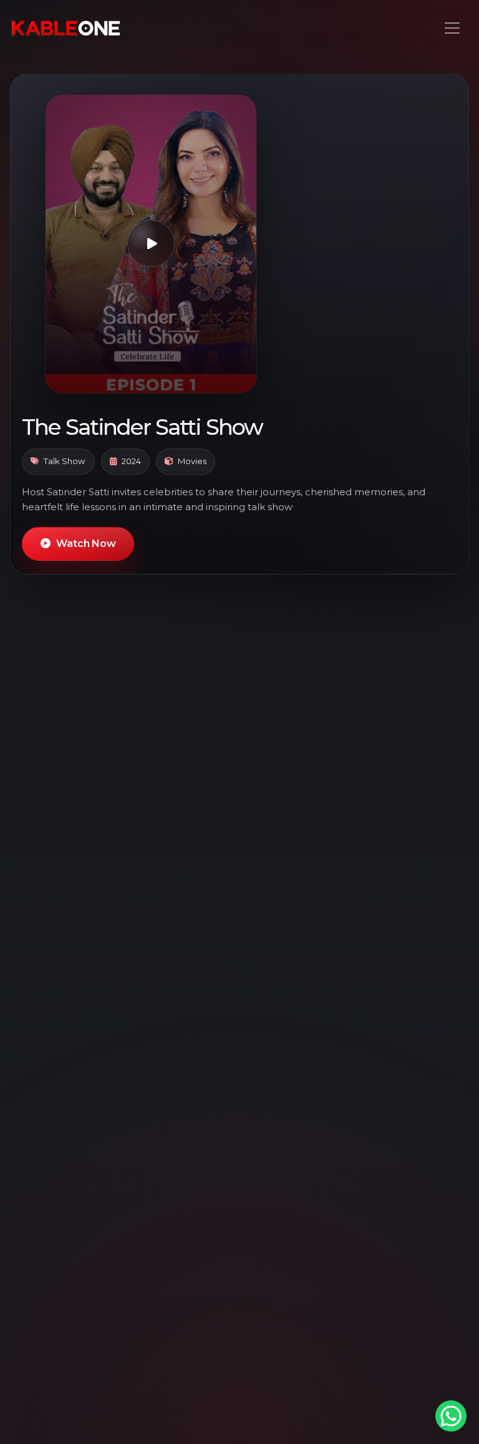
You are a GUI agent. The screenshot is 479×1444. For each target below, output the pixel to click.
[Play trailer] (151, 243)
